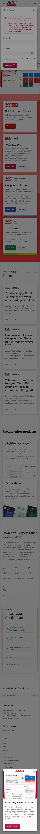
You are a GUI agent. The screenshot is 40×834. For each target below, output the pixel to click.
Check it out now (12, 826)
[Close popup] (34, 772)
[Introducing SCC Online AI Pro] (20, 784)
